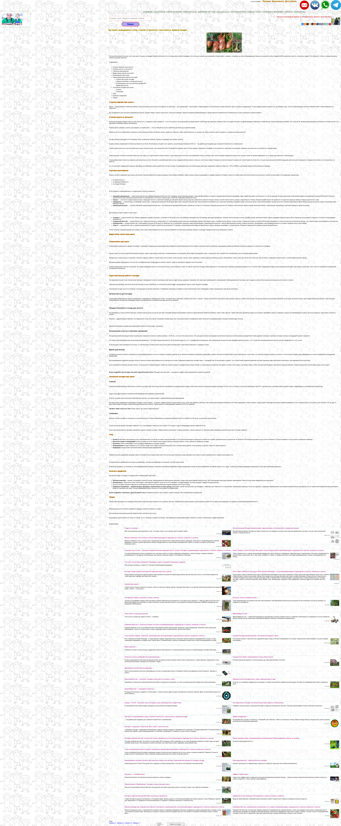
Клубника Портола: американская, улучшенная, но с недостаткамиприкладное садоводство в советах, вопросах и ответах (276, 807)
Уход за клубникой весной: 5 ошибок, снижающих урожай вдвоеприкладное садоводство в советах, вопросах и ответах (168, 749)
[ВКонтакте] (302, 24)
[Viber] (322, 24)
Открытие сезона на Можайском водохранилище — (143, 657)
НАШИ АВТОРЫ (299, 12)
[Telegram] (327, 24)
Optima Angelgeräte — (240, 716)
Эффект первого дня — (241, 774)
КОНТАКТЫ (289, 12)
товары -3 (128, 823)
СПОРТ (258, 12)
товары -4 (136, 823)
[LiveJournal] (317, 24)
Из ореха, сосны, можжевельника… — (246, 597)
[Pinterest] (330, 24)
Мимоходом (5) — (131, 647)
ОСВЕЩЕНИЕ (148, 12)
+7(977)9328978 (255, 1)
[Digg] (312, 24)
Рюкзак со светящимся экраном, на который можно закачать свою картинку (304, 17)
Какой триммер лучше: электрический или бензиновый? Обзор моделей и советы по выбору (266, 738)
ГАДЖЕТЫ (251, 12)
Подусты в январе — (132, 528)
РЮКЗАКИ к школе (190, 12)
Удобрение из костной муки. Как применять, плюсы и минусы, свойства (258, 796)
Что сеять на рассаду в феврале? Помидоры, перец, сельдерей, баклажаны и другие (155, 562)
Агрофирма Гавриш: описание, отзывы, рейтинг (142, 597)
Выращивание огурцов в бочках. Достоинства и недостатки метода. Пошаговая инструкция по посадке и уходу (164, 760)
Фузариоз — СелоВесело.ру (135, 774)
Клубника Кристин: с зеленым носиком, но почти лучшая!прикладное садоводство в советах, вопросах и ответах (165, 624)
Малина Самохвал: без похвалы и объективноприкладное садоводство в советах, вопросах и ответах (161, 537)
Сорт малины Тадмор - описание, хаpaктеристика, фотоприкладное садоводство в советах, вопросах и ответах (165, 635)
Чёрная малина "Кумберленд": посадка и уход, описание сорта (147, 784)
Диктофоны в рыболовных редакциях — (139, 668)
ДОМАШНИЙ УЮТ (204, 12)
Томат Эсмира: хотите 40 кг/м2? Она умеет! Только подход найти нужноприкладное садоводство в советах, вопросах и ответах (278, 550)
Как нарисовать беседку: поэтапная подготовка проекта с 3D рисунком (258, 702)
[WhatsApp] (325, 24)
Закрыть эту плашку (175, 824)
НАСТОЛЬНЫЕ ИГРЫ (238, 12)
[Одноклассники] (305, 24)
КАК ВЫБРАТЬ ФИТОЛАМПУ (273, 12)
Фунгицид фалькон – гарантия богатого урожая (250, 760)
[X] (307, 24)
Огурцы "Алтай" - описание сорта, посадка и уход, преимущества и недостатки (153, 702)
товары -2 (120, 823)
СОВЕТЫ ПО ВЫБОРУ (174, 12)
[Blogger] (310, 24)
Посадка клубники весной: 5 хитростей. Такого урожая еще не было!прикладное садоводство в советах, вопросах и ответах (169, 738)
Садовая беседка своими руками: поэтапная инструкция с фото (255, 635)
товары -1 (112, 823)
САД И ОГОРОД (159, 12)
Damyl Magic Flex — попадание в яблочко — (140, 689)
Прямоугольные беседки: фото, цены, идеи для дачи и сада (254, 679)
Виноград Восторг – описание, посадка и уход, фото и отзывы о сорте (150, 679)
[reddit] (315, 24)
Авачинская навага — (132, 584)
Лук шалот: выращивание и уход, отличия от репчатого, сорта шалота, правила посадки (156, 716)
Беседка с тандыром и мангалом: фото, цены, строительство (147, 726)
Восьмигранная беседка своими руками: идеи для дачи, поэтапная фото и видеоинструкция (266, 528)
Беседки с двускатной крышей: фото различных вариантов (146, 796)
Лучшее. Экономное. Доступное (281, 1)
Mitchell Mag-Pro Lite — (241, 613)
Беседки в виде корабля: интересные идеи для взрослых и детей (148, 571)
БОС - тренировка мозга (220, 12)
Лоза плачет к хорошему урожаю (136, 613)
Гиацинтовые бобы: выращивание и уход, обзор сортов (253, 657)
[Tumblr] (320, 24)
